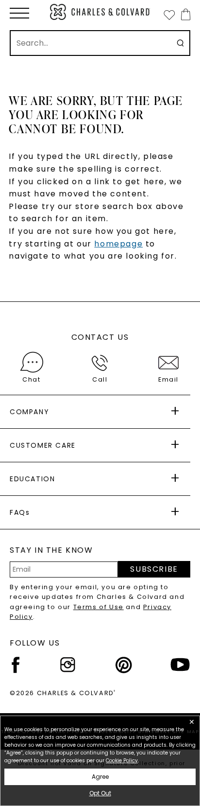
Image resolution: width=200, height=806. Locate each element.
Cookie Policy (122, 760)
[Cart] (184, 14)
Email (168, 379)
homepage (118, 243)
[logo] (100, 12)
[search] (180, 43)
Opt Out (100, 793)
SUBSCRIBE (154, 569)
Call (99, 379)
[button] (19, 13)
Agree (100, 776)
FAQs (20, 512)
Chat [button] (31, 379)
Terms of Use (98, 607)
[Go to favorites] (169, 14)
